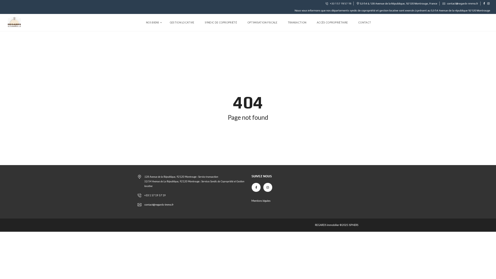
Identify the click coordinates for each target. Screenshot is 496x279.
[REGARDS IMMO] (14, 22)
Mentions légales (260, 200)
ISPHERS (353, 224)
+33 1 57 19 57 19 (340, 3)
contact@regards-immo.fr (462, 3)
